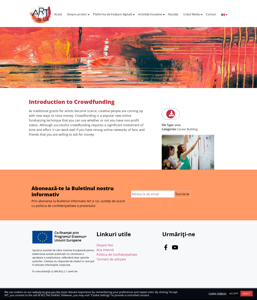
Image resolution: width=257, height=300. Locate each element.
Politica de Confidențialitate (117, 254)
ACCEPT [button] (233, 293)
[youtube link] (175, 248)
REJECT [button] (246, 293)
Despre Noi (105, 245)
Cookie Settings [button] (217, 293)
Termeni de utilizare (111, 259)
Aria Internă (105, 250)
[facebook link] (165, 248)
